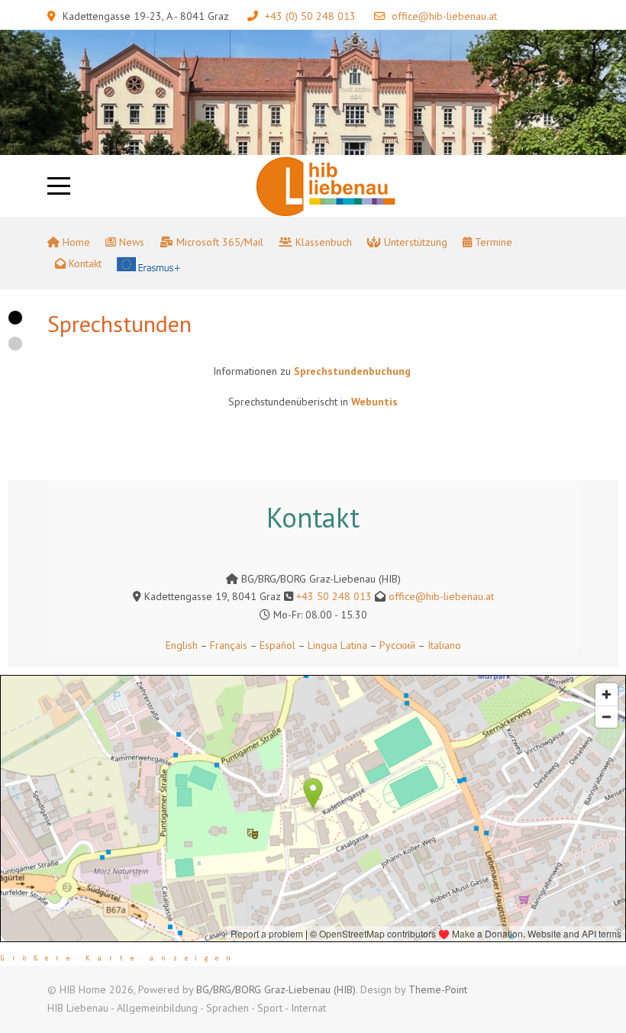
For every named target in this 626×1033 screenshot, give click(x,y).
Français (227, 645)
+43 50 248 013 (334, 596)
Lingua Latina (337, 645)
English (182, 645)
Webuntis (374, 401)
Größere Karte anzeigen (119, 958)
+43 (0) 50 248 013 (310, 16)
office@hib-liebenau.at (444, 16)
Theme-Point (437, 989)
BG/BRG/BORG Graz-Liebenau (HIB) (276, 989)
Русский (397, 645)
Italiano (444, 645)
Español (277, 645)
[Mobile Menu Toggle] (58, 185)
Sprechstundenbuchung (354, 371)
